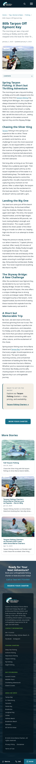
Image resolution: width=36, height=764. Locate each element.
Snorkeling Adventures (13, 682)
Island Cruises (10, 685)
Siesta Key (8, 706)
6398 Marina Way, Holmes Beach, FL (17, 635)
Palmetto (8, 724)
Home (4, 15)
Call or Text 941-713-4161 (18, 579)
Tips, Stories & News (16, 15)
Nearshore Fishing (11, 656)
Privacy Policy (10, 744)
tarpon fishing (22, 98)
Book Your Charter (18, 421)
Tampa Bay (15, 349)
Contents (7, 76)
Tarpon (5, 131)
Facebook (8, 639)
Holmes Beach (10, 718)
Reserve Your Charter (17, 586)
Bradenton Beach (11, 721)
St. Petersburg (10, 700)
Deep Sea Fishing (11, 650)
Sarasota (8, 703)
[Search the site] (24, 4)
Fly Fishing (8, 662)
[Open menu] (31, 3)
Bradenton (8, 709)
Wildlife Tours (9, 679)
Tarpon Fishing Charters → (18, 404)
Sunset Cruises (10, 676)
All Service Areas (10, 727)
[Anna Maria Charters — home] (7, 4)
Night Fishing (9, 665)
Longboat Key (9, 712)
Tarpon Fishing (10, 659)
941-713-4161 (9, 632)
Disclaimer (20, 744)
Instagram (16, 639)
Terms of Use (9, 749)
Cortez (7, 715)
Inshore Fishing (10, 653)
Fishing (27, 15)
